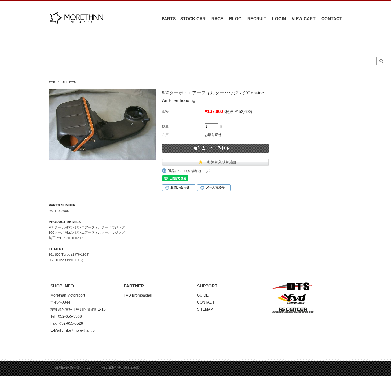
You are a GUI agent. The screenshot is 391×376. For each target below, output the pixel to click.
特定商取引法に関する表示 (120, 367)
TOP (52, 82)
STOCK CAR (193, 18)
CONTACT (331, 18)
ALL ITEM (69, 82)
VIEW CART (304, 18)
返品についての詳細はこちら (190, 171)
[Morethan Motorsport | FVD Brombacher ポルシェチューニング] (76, 28)
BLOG (235, 18)
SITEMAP (205, 309)
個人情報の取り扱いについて (75, 367)
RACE (217, 18)
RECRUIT (256, 18)
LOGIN (279, 18)
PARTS (169, 18)
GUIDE (203, 295)
